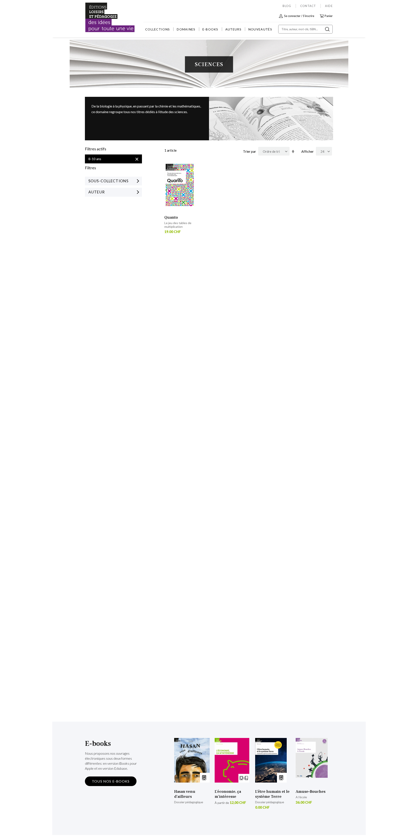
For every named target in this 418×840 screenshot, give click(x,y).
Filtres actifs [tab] (95, 149)
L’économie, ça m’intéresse (228, 794)
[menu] (208, 29)
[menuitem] (157, 29)
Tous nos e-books (111, 781)
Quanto (171, 217)
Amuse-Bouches (310, 791)
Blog (287, 6)
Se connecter (292, 16)
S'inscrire (308, 16)
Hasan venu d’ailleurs (184, 794)
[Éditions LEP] (101, 17)
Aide (329, 6)
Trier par (249, 151)
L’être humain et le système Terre (272, 794)
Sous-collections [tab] (108, 181)
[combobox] (305, 29)
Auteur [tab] (96, 192)
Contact (308, 6)
